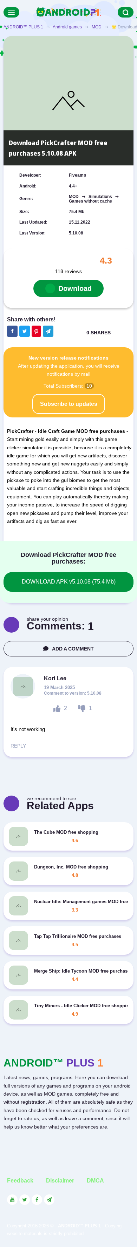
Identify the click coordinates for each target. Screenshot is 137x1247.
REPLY (18, 746)
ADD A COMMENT (73, 649)
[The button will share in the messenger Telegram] (48, 331)
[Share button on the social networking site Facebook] (12, 331)
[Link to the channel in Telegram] (49, 1199)
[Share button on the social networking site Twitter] (24, 331)
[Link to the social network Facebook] (37, 1199)
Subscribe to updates (68, 404)
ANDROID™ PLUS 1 (23, 27)
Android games (67, 27)
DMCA (95, 1181)
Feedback (20, 1181)
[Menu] (11, 12)
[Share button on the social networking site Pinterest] (36, 331)
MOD (97, 27)
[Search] (125, 12)
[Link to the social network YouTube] (12, 1199)
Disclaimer (60, 1181)
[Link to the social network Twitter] (24, 1199)
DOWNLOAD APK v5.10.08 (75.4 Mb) (69, 582)
